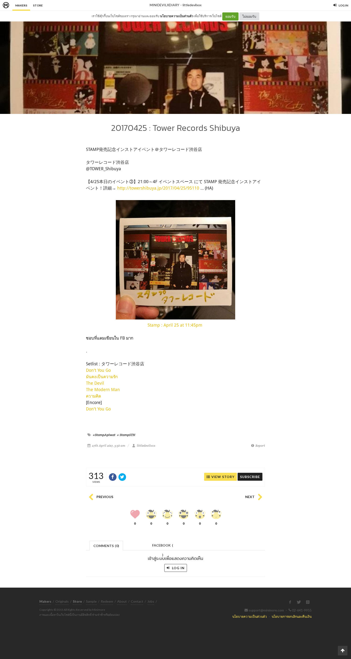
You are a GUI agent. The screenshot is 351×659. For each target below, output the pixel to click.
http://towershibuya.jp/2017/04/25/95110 (158, 188)
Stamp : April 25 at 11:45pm (175, 325)
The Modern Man (103, 389)
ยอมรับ (230, 16)
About (122, 601)
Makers (21, 5)
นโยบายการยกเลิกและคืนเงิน (292, 616)
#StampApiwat (104, 434)
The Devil (95, 383)
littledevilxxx (192, 5)
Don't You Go (98, 370)
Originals (62, 601)
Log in (178, 568)
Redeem (107, 601)
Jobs (150, 601)
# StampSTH (126, 434)
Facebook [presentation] (162, 546)
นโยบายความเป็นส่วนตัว (176, 16)
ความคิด (93, 396)
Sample (91, 601)
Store (38, 5)
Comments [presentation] (106, 546)
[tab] (106, 545)
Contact (137, 601)
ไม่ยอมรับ (249, 16)
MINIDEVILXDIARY (164, 5)
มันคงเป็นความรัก (102, 376)
